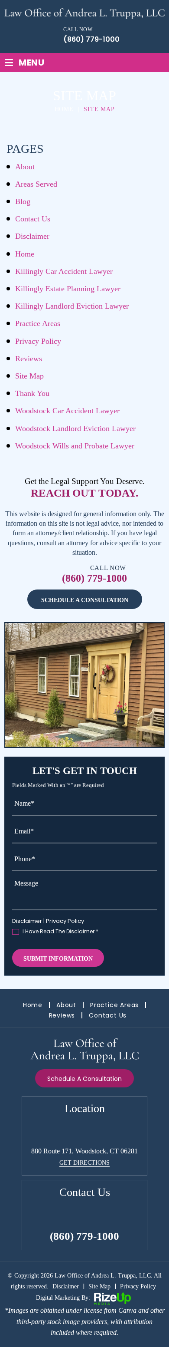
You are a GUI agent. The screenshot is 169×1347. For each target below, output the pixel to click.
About (25, 166)
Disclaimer (32, 236)
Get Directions (84, 1163)
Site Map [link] (99, 1286)
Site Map (29, 376)
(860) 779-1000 (91, 39)
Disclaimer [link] (65, 1286)
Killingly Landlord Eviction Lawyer (72, 306)
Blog (22, 201)
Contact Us (32, 218)
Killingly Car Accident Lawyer (64, 271)
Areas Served (36, 184)
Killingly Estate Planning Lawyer (67, 288)
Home (24, 254)
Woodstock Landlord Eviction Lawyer (75, 428)
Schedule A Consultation (84, 600)
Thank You (32, 393)
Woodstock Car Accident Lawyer (67, 410)
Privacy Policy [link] (138, 1286)
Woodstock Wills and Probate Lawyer (74, 445)
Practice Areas (37, 323)
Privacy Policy (38, 341)
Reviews (28, 358)
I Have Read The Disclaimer (60, 931)
